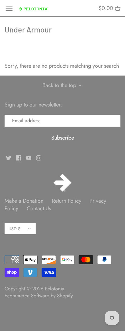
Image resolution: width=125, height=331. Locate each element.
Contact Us (39, 208)
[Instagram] (38, 157)
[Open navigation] (9, 8)
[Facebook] (18, 157)
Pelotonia (54, 288)
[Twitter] (8, 157)
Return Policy (66, 201)
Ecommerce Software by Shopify (39, 295)
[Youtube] (28, 157)
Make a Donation (24, 201)
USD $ (14, 228)
